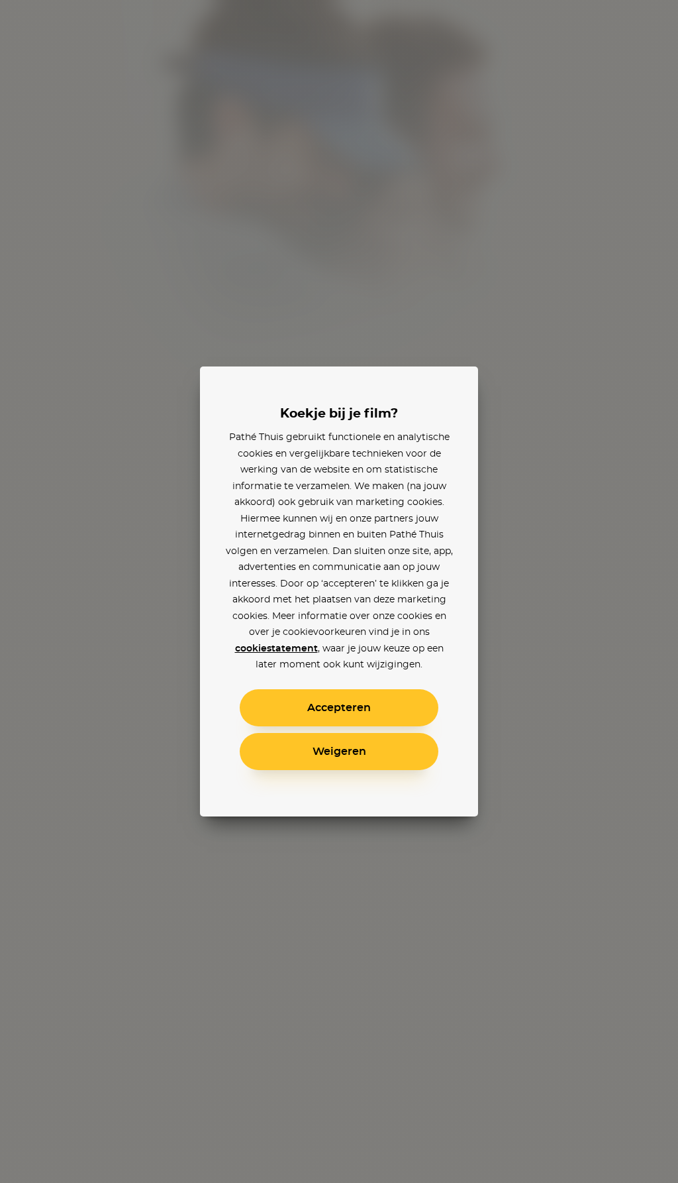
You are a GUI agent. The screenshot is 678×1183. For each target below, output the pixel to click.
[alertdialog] (339, 591)
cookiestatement (276, 648)
